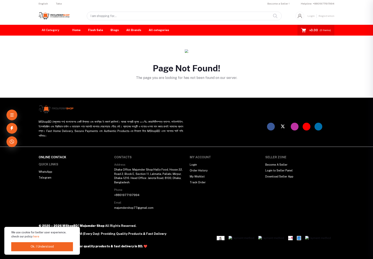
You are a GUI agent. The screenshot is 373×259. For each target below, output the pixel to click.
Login (311, 15)
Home (76, 30)
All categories (159, 30)
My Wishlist (197, 176)
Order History (199, 170)
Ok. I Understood (42, 246)
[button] (51, 30)
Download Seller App (279, 176)
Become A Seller (276, 164)
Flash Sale (95, 30)
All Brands (133, 30)
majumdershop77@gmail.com (133, 207)
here (36, 236)
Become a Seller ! (278, 3)
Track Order (198, 182)
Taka (59, 3)
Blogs (115, 30)
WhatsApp (45, 171)
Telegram (45, 177)
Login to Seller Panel (279, 170)
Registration (326, 15)
